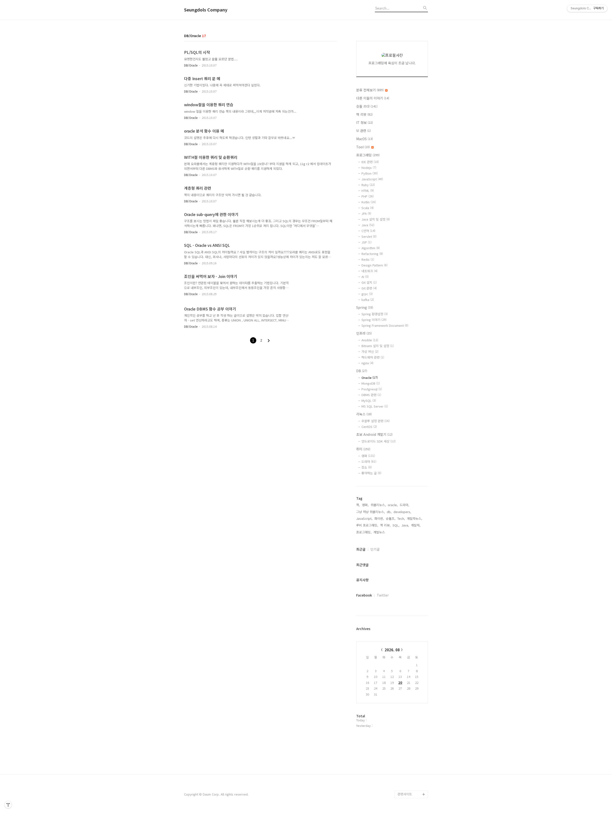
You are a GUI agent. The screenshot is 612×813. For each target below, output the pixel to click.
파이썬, (379, 518)
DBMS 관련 (371, 395)
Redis (367, 259)
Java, (405, 525)
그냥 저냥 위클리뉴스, (370, 511)
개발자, (416, 525)
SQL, (396, 525)
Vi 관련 (363, 130)
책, (358, 505)
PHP (367, 196)
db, (389, 511)
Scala (367, 207)
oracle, (393, 505)
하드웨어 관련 (372, 357)
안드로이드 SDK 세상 (378, 441)
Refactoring (372, 253)
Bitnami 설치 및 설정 (377, 345)
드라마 (368, 461)
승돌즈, (390, 518)
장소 (366, 467)
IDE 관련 (370, 162)
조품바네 (403, 779)
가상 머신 (369, 351)
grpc (367, 294)
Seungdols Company (205, 9)
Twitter (383, 595)
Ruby (368, 185)
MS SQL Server (374, 406)
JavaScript (372, 179)
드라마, (404, 505)
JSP (366, 242)
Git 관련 (369, 288)
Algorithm (370, 248)
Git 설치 (369, 282)
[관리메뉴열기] (8, 804)
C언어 (368, 230)
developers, (402, 511)
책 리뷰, (385, 525)
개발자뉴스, (414, 518)
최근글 (361, 549)
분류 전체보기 (370, 90)
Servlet (369, 236)
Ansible (369, 340)
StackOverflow (408, 771)
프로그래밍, (364, 532)
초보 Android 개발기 (374, 434)
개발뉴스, (379, 532)
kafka (367, 299)
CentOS (369, 426)
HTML (367, 190)
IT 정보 (364, 122)
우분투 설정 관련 (375, 421)
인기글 (375, 549)
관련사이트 (405, 794)
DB (361, 370)
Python (369, 173)
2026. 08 (392, 649)
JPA (366, 213)
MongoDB (370, 383)
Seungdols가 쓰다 (410, 786)
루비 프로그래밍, (367, 525)
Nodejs (368, 167)
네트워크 (369, 271)
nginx (367, 363)
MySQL (368, 400)
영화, (365, 505)
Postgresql (371, 389)
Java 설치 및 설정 (375, 219)
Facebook (364, 595)
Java (367, 225)
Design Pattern (374, 265)
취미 (363, 449)
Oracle (369, 377)
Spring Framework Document (384, 325)
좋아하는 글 (371, 473)
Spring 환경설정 (374, 314)
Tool (363, 146)
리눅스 (364, 414)
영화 (368, 456)
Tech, (401, 518)
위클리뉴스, (378, 505)
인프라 (364, 333)
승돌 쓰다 (366, 106)
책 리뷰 (364, 114)
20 (400, 682)
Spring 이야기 (374, 319)
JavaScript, (364, 518)
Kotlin (368, 202)
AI (365, 276)
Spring (364, 307)
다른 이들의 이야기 (372, 98)
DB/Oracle (190, 65)
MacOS (364, 138)
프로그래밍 (368, 155)
